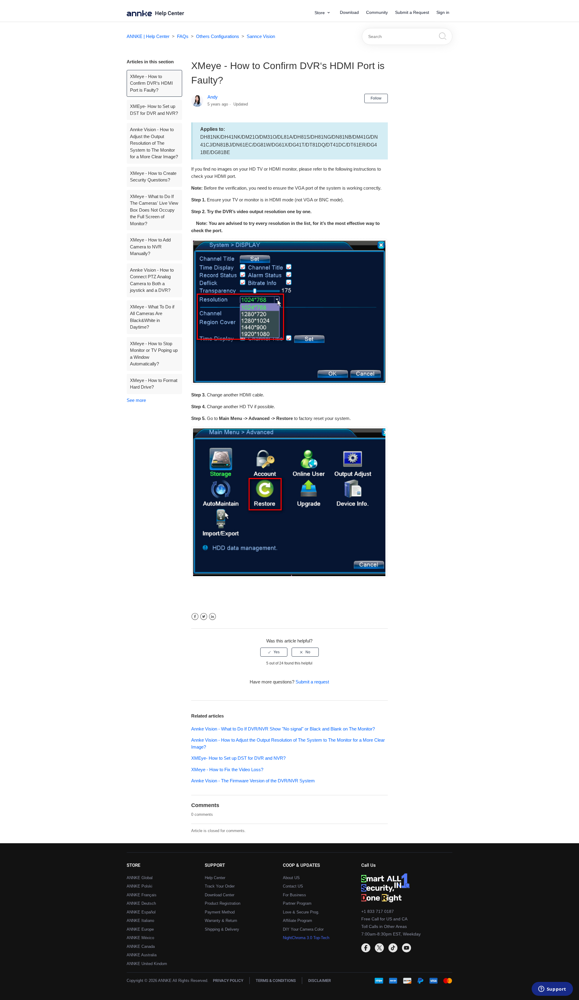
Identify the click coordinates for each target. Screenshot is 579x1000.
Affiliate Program (297, 920)
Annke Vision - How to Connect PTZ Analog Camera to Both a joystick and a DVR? (152, 280)
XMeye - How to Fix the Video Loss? (227, 769)
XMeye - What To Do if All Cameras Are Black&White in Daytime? (152, 317)
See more (136, 400)
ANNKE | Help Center (148, 36)
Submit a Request (412, 12)
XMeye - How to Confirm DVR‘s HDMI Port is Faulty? (151, 83)
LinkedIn (212, 616)
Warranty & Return (221, 920)
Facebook (195, 616)
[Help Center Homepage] (141, 15)
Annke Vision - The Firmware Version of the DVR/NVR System (253, 780)
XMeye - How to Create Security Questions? (153, 177)
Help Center (169, 13)
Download (349, 12)
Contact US (293, 886)
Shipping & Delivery (222, 929)
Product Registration (222, 903)
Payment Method (220, 912)
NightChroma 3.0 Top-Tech (306, 937)
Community (377, 12)
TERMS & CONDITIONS (276, 980)
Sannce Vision (261, 36)
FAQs (182, 36)
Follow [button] (376, 98)
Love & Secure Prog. (301, 912)
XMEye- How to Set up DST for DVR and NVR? (154, 110)
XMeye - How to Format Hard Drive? (153, 384)
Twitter (203, 616)
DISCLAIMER (319, 980)
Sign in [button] (442, 12)
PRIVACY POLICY (228, 980)
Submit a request (312, 681)
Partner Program (297, 903)
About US (291, 877)
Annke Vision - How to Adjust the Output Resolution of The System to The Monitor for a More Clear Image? (154, 143)
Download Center (219, 895)
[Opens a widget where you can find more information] (552, 989)
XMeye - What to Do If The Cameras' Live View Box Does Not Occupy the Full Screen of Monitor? (154, 210)
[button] (324, 13)
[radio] (273, 652)
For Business (294, 895)
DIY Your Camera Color (303, 929)
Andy (212, 96)
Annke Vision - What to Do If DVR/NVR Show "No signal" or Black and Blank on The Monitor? (283, 728)
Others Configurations (217, 36)
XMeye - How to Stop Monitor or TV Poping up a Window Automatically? (154, 354)
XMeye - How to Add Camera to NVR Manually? (150, 246)
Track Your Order (220, 886)
